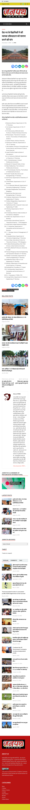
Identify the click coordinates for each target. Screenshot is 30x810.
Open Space (5, 793)
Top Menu (5, 1)
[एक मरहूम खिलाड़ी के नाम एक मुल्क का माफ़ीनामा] (7, 722)
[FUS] (27, 4)
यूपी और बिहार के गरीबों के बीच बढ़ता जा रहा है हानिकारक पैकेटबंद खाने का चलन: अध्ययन (20, 601)
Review (4, 795)
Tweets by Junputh (7, 553)
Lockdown (15, 289)
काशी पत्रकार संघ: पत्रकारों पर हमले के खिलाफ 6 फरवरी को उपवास (19, 706)
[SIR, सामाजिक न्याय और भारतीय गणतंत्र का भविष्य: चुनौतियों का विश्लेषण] (7, 609)
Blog (3, 786)
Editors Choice (6, 790)
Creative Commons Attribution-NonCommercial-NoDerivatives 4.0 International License (14, 773)
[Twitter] (23, 4)
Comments (14, 560)
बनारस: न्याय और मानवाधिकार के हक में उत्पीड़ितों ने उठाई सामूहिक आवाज (20, 520)
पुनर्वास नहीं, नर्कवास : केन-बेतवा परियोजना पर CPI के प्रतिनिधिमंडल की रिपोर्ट (20, 500)
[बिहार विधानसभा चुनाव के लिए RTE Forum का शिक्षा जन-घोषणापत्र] (7, 667)
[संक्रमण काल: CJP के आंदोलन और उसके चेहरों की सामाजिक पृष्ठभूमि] (7, 509)
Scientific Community (8, 290)
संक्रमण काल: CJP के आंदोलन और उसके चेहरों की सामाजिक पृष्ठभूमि (19, 510)
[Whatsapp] (23, 66)
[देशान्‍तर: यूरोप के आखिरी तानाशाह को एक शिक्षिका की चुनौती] (7, 574)
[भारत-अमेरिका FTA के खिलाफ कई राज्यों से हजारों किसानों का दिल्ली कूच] (15, 367)
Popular (5, 560)
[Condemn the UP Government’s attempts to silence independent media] (7, 647)
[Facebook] (21, 4)
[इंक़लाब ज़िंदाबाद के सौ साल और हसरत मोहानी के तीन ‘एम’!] (7, 583)
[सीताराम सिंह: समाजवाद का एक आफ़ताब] (7, 619)
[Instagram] (26, 4)
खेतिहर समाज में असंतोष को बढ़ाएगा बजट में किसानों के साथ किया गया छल (20, 696)
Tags (20, 560)
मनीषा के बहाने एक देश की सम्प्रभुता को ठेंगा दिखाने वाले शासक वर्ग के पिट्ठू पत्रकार (20, 629)
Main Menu (8, 24)
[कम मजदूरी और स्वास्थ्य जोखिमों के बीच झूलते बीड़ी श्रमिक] (7, 714)
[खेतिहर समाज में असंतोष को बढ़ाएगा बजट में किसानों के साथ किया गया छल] (7, 694)
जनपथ (15, 42)
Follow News (5, 799)
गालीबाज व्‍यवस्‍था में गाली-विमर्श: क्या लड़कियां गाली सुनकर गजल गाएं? (19, 530)
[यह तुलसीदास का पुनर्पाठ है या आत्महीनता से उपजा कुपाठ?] (7, 676)
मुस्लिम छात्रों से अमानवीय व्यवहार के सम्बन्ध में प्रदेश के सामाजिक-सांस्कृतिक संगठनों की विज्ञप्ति (20, 566)
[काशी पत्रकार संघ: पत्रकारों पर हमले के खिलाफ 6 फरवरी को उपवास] (7, 704)
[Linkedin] (19, 66)
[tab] (5, 560)
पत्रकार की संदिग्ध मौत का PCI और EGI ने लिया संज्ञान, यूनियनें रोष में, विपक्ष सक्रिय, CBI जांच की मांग (20, 686)
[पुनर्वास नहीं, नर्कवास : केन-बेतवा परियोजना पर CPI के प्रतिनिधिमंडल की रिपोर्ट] (15, 315)
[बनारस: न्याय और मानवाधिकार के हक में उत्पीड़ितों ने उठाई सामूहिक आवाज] (15, 341)
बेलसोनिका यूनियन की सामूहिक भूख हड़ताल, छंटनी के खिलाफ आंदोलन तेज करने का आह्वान (20, 639)
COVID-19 (9, 289)
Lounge (4, 792)
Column (4, 788)
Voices (3, 29)
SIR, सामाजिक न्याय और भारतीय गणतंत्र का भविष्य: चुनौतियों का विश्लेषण (20, 611)
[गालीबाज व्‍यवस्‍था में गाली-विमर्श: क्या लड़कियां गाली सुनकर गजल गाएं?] (7, 528)
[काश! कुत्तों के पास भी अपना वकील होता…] (7, 659)
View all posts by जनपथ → (19, 466)
